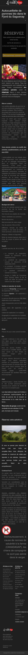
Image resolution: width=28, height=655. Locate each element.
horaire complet (20, 622)
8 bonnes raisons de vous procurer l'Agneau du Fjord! (8, 582)
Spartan (11, 293)
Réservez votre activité (11, 419)
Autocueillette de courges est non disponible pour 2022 (8, 570)
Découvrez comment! (14, 55)
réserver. (5, 92)
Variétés (4, 286)
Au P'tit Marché (6, 579)
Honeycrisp (12, 289)
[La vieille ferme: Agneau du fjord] (14, 3)
